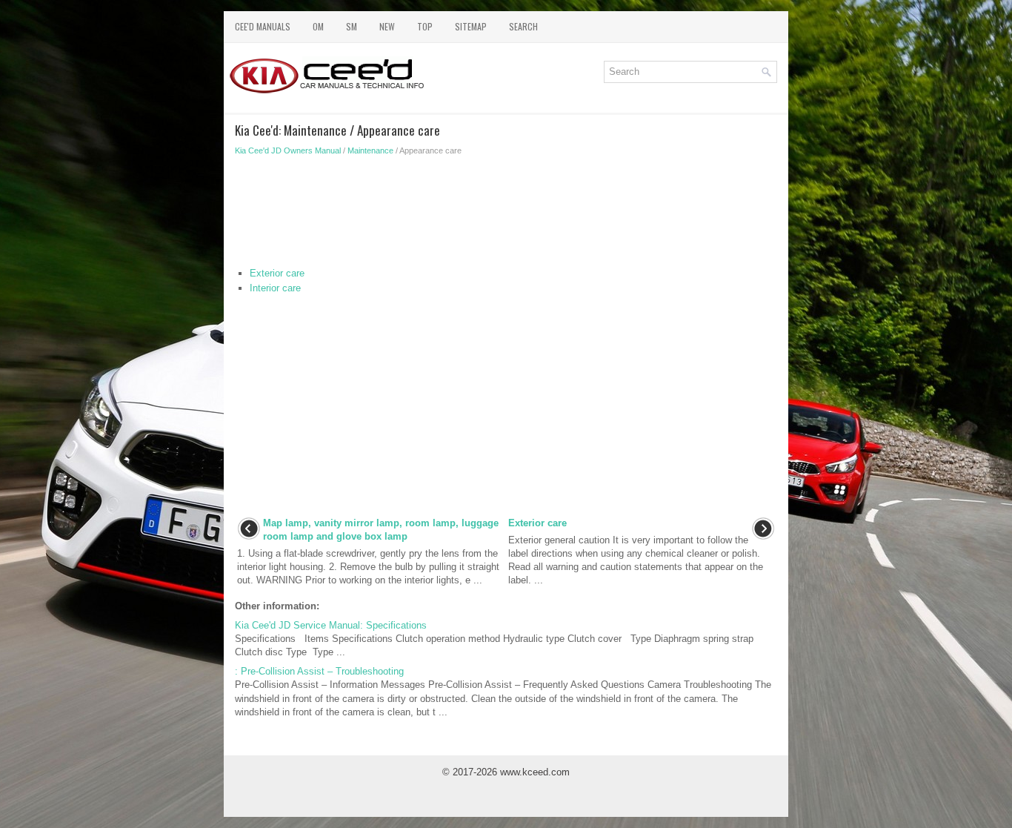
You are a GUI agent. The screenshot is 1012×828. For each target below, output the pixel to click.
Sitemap (471, 26)
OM (318, 26)
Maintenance (370, 150)
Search (523, 26)
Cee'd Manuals (262, 26)
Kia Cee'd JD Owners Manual (288, 150)
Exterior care (277, 273)
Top (425, 26)
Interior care (275, 288)
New (387, 26)
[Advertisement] (506, 214)
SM (351, 26)
